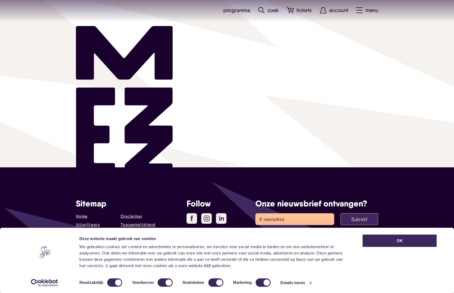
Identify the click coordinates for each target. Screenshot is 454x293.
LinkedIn (221, 218)
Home (81, 216)
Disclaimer (131, 216)
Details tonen (292, 282)
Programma (236, 10)
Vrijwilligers (88, 224)
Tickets (304, 10)
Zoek (273, 10)
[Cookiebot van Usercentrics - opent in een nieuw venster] (45, 283)
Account (338, 10)
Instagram (206, 218)
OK (400, 240)
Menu (371, 10)
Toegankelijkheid (138, 224)
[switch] (165, 282)
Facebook (192, 218)
